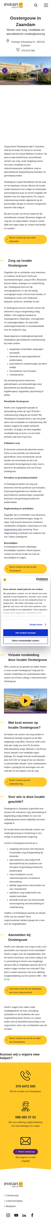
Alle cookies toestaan (25, 632)
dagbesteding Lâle (13, 529)
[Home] (13, 5)
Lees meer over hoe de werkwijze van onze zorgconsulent (25, 991)
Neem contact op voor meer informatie (22, 239)
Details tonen (36, 624)
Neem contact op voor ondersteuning (19, 782)
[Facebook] (32, 1215)
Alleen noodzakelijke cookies (25, 640)
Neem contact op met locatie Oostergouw (22, 569)
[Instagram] (8, 1215)
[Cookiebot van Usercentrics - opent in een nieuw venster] (36, 579)
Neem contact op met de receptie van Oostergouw (25, 1040)
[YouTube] (16, 1215)
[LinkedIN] (24, 1215)
